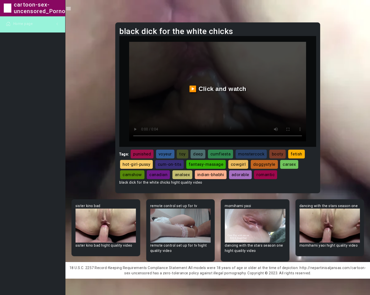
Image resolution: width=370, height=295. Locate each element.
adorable (240, 174)
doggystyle (264, 164)
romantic (265, 174)
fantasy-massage (206, 164)
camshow (132, 174)
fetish (296, 153)
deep (198, 153)
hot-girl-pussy (136, 164)
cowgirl (238, 164)
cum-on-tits (169, 164)
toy (182, 153)
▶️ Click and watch (217, 88)
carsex (289, 164)
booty (277, 153)
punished (142, 153)
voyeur (165, 153)
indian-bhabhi (210, 174)
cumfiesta (220, 153)
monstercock (251, 153)
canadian (158, 174)
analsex (182, 174)
